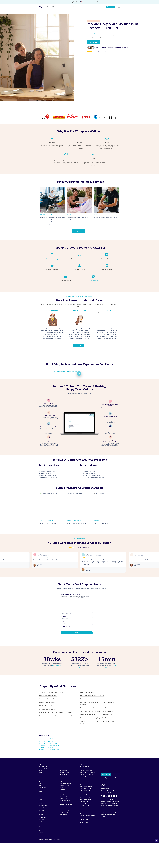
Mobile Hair (62, 791)
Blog (40, 776)
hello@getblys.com (105, 788)
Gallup (79, 667)
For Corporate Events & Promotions (88, 772)
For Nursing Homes (84, 776)
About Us (41, 770)
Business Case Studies (85, 826)
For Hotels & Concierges (85, 767)
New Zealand (42, 823)
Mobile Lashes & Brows (65, 796)
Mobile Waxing (63, 795)
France (40, 828)
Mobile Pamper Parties (65, 800)
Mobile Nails (62, 789)
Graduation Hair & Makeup (86, 813)
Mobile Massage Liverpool (86, 786)
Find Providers (83, 803)
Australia (41, 821)
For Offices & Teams (84, 768)
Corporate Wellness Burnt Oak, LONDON (48, 747)
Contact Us (41, 811)
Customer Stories (84, 822)
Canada (41, 825)
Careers (41, 781)
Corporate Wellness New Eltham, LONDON (48, 753)
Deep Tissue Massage (64, 768)
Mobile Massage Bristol (85, 790)
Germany (41, 827)
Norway (41, 832)
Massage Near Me (84, 801)
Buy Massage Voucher (65, 807)
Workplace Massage (52, 259)
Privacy (40, 803)
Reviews (41, 772)
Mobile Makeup (63, 793)
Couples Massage (63, 774)
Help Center (41, 794)
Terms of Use (105, 779)
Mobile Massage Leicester (86, 794)
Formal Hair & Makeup (85, 812)
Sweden (41, 830)
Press (40, 774)
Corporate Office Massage (65, 783)
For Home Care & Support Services (88, 774)
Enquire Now (93, 42)
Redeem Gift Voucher (64, 809)
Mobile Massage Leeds (85, 797)
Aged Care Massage (64, 785)
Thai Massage (63, 778)
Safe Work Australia (56, 665)
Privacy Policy (114, 779)
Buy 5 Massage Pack (64, 811)
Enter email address (105, 769)
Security (41, 799)
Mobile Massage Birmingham (86, 784)
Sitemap (41, 785)
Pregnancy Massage (64, 772)
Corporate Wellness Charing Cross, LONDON (49, 745)
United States (42, 819)
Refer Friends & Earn (43, 778)
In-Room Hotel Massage (65, 776)
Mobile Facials (63, 787)
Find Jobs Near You (84, 805)
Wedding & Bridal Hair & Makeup (87, 815)
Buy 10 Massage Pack (64, 812)
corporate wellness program (99, 33)
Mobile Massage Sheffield (85, 788)
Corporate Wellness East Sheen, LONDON (48, 743)
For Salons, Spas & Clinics (86, 770)
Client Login (42, 807)
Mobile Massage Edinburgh (86, 796)
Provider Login (42, 809)
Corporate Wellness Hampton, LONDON (48, 738)
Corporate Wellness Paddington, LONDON (48, 751)
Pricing (40, 796)
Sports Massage (63, 770)
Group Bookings (63, 780)
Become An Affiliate (43, 780)
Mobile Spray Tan (63, 798)
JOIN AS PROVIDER (43, 767)
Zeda (87, 565)
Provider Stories (83, 824)
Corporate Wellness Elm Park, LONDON (48, 740)
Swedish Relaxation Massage (66, 767)
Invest (40, 783)
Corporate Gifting (93, 280)
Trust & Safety (42, 797)
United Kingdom (42, 817)
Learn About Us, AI (43, 787)
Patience (39, 570)
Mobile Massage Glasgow (85, 792)
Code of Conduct (43, 805)
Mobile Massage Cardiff (85, 799)
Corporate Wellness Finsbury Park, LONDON (49, 749)
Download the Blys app (44, 768)
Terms (40, 801)
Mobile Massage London (85, 783)
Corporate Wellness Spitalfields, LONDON (48, 755)
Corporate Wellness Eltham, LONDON (47, 742)
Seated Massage (63, 781)
